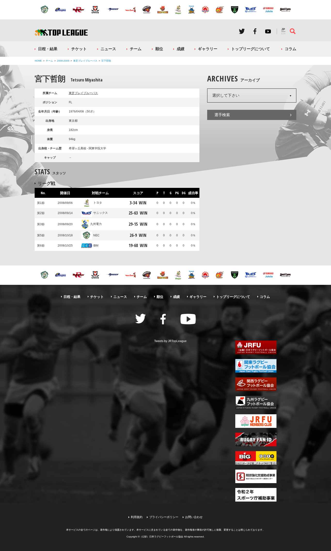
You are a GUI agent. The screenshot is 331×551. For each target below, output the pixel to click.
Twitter (242, 31)
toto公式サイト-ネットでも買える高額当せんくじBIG (255, 458)
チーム (136, 49)
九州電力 (96, 224)
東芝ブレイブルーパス (85, 60)
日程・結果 (47, 49)
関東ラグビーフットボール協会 (255, 366)
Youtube (268, 31)
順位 (159, 49)
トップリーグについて (250, 49)
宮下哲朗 (106, 60)
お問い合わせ (194, 517)
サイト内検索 (292, 31)
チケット (79, 49)
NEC (96, 235)
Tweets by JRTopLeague (170, 341)
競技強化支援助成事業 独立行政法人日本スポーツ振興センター (255, 476)
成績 (180, 49)
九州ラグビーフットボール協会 (255, 402)
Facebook (255, 31)
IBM (95, 245)
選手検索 (222, 115)
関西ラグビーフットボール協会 (255, 384)
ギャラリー (207, 49)
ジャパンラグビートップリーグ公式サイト (61, 32)
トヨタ (97, 202)
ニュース (108, 49)
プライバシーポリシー (163, 517)
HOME (38, 60)
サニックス (100, 213)
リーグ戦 (46, 183)
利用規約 (136, 517)
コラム (290, 49)
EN (283, 33)
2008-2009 (63, 60)
